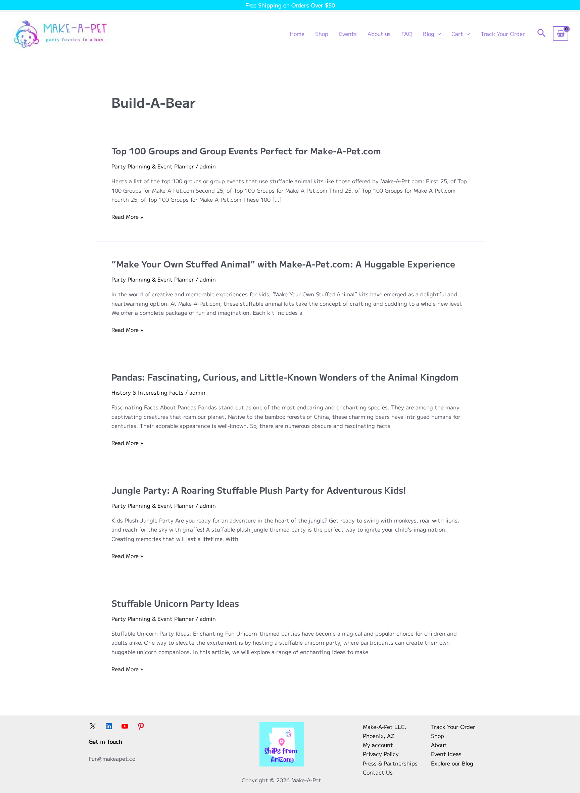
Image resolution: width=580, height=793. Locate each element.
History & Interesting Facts (147, 392)
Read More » (127, 216)
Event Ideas (446, 754)
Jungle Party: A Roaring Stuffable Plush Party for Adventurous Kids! (258, 490)
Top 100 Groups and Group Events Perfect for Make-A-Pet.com (246, 150)
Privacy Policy (381, 754)
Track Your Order (503, 34)
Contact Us (378, 772)
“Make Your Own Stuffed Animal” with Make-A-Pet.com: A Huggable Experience (283, 263)
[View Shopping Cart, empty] (560, 33)
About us (379, 34)
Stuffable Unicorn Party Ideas (175, 603)
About (439, 745)
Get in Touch (105, 741)
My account (378, 745)
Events (348, 34)
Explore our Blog (452, 763)
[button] (437, 33)
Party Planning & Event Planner (152, 166)
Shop (321, 34)
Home (297, 34)
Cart (457, 34)
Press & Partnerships (390, 763)
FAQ (406, 34)
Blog (428, 34)
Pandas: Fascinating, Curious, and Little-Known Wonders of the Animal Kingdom (284, 376)
